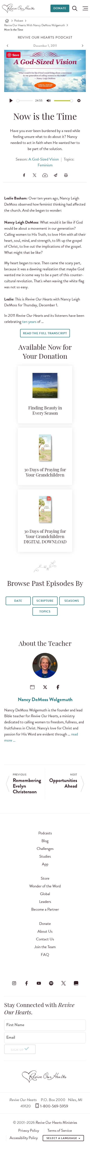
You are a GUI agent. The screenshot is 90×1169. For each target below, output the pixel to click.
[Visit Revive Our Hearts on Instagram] (14, 983)
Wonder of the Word (45, 886)
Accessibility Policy (24, 1138)
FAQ (45, 955)
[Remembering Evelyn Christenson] (8, 45)
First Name (15, 1025)
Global (45, 894)
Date (18, 601)
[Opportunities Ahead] (82, 45)
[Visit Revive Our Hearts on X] (63, 983)
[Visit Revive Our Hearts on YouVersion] (76, 983)
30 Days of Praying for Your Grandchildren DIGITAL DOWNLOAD (45, 536)
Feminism (45, 165)
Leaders (45, 901)
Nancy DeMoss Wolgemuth (45, 699)
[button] (84, 8)
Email (10, 1037)
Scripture (45, 601)
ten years (29, 321)
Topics (45, 611)
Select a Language (62, 1138)
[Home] (7, 20)
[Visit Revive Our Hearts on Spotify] (51, 983)
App (45, 864)
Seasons (71, 601)
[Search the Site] (74, 8)
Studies (45, 856)
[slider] (25, 101)
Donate (59, 8)
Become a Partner (45, 909)
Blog (45, 841)
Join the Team (45, 947)
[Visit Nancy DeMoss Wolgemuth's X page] (45, 687)
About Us (45, 931)
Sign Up (17, 1050)
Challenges (45, 848)
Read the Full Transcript (45, 333)
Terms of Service (60, 1130)
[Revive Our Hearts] (19, 8)
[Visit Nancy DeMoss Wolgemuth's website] (32, 687)
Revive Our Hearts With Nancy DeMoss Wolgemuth (34, 25)
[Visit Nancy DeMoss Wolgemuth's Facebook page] (58, 687)
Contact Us (45, 939)
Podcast (18, 20)
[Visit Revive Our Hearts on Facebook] (26, 983)
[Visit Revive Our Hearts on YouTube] (38, 983)
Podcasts (45, 833)
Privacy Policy (28, 1130)
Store (45, 878)
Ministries (56, 1122)
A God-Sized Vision (43, 159)
